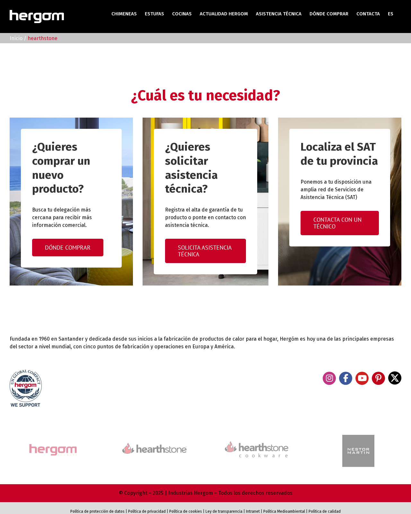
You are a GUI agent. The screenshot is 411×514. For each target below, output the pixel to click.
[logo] (256, 440)
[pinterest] (378, 378)
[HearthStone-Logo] (154, 445)
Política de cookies (185, 511)
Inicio (16, 38)
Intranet (253, 511)
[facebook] (345, 378)
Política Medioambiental (284, 511)
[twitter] (394, 378)
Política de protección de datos (97, 511)
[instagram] (329, 378)
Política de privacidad (147, 511)
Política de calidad (325, 511)
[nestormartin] (358, 437)
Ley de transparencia (223, 511)
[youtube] (362, 378)
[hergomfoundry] (53, 444)
